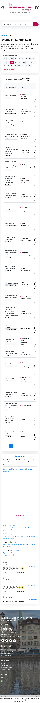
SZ (4, 66)
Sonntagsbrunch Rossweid (10, 341)
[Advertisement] (20, 494)
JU (8, 62)
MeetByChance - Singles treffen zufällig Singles (10, 418)
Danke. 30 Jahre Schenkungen (10, 238)
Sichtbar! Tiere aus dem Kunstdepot (11, 194)
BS (23, 59)
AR (12, 59)
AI (8, 59)
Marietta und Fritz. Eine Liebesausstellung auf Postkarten (11, 165)
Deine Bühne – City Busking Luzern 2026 (11, 282)
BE (15, 59)
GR (5, 62)
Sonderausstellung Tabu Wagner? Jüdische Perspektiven (11, 179)
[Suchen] (36, 24)
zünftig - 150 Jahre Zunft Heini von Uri (11, 267)
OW (24, 62)
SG (27, 62)
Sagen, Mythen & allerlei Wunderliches (11, 352)
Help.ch (25, 697)
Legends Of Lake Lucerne (10, 326)
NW (20, 62)
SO (35, 62)
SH (31, 62)
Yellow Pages (5, 670)
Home (5, 35)
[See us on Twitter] (18, 469)
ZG (26, 66)
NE (15, 62)
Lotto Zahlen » (32, 566)
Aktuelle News (6, 665)
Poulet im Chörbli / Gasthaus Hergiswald (11, 135)
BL (19, 59)
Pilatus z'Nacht (9, 378)
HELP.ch (3, 663)
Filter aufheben (9, 69)
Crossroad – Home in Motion (11, 433)
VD (19, 66)
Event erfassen (6, 649)
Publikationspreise (7, 653)
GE (30, 59)
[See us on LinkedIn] (29, 469)
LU (12, 62)
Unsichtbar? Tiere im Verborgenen (11, 393)
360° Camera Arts (10, 96)
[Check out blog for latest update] (6, 471)
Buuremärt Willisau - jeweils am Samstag (11, 297)
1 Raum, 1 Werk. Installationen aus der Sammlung (10, 123)
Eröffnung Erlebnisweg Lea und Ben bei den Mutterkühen (11, 150)
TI (11, 66)
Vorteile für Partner (7, 651)
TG (8, 66)
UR (15, 66)
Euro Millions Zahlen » (29, 585)
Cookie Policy (18, 701)
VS (22, 66)
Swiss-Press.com (6, 667)
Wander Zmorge (10, 364)
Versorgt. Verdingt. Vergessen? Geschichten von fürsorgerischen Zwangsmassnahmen (11, 311)
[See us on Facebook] (7, 469)
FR (26, 59)
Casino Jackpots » (31, 599)
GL (34, 59)
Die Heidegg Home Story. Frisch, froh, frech (11, 253)
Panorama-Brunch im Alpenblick (10, 110)
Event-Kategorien (6, 655)
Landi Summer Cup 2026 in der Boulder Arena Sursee (11, 406)
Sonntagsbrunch (10, 209)
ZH (30, 66)
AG (5, 59)
